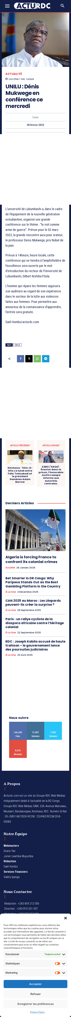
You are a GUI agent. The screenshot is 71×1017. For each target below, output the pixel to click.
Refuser (35, 994)
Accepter (35, 984)
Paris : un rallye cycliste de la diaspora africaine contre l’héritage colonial (34, 623)
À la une (10, 591)
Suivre (35, 723)
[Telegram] (45, 358)
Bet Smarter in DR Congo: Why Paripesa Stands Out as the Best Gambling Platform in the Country (32, 582)
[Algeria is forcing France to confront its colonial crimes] (35, 530)
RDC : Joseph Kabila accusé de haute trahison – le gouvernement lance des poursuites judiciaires (35, 645)
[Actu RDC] (34, 6)
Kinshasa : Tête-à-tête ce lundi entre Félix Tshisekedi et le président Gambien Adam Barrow (20, 474)
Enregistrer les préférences (35, 1004)
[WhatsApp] (37, 358)
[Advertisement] (35, 169)
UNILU (17, 345)
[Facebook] (20, 358)
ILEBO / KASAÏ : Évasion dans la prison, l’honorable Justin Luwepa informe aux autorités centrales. (51, 475)
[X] (29, 358)
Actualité (13, 74)
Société (10, 567)
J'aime (18, 723)
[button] (65, 918)
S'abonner (17, 741)
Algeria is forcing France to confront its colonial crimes (31, 559)
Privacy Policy (37, 1012)
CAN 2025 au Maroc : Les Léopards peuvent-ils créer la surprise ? (33, 602)
